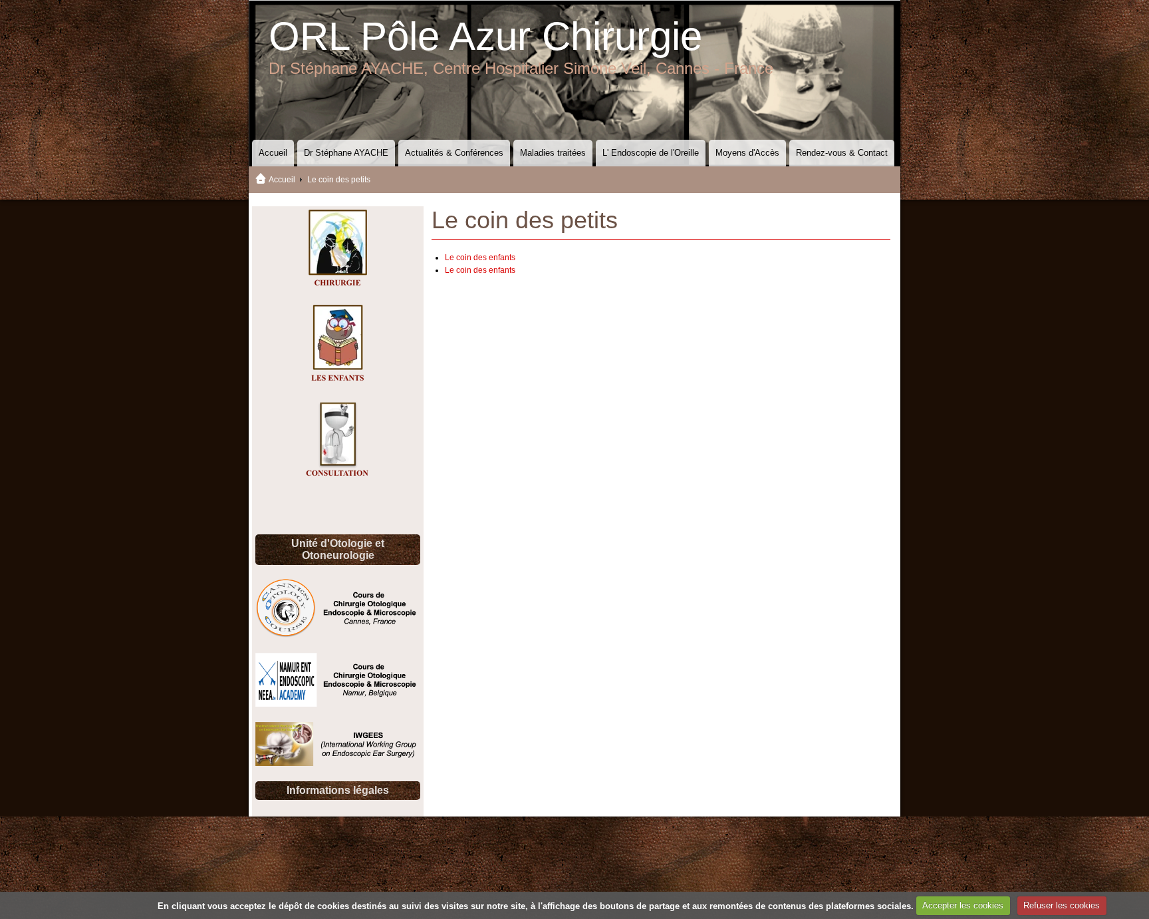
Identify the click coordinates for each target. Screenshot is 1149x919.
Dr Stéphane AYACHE (346, 153)
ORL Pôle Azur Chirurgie (485, 36)
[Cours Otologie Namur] (337, 704)
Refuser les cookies (1061, 905)
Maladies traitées (553, 153)
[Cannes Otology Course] (337, 635)
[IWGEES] (337, 763)
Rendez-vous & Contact (842, 153)
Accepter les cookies (962, 905)
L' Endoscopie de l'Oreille (650, 153)
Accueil (273, 153)
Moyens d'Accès (747, 153)
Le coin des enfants (480, 257)
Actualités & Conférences (454, 153)
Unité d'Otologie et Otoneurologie (337, 549)
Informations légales (338, 790)
